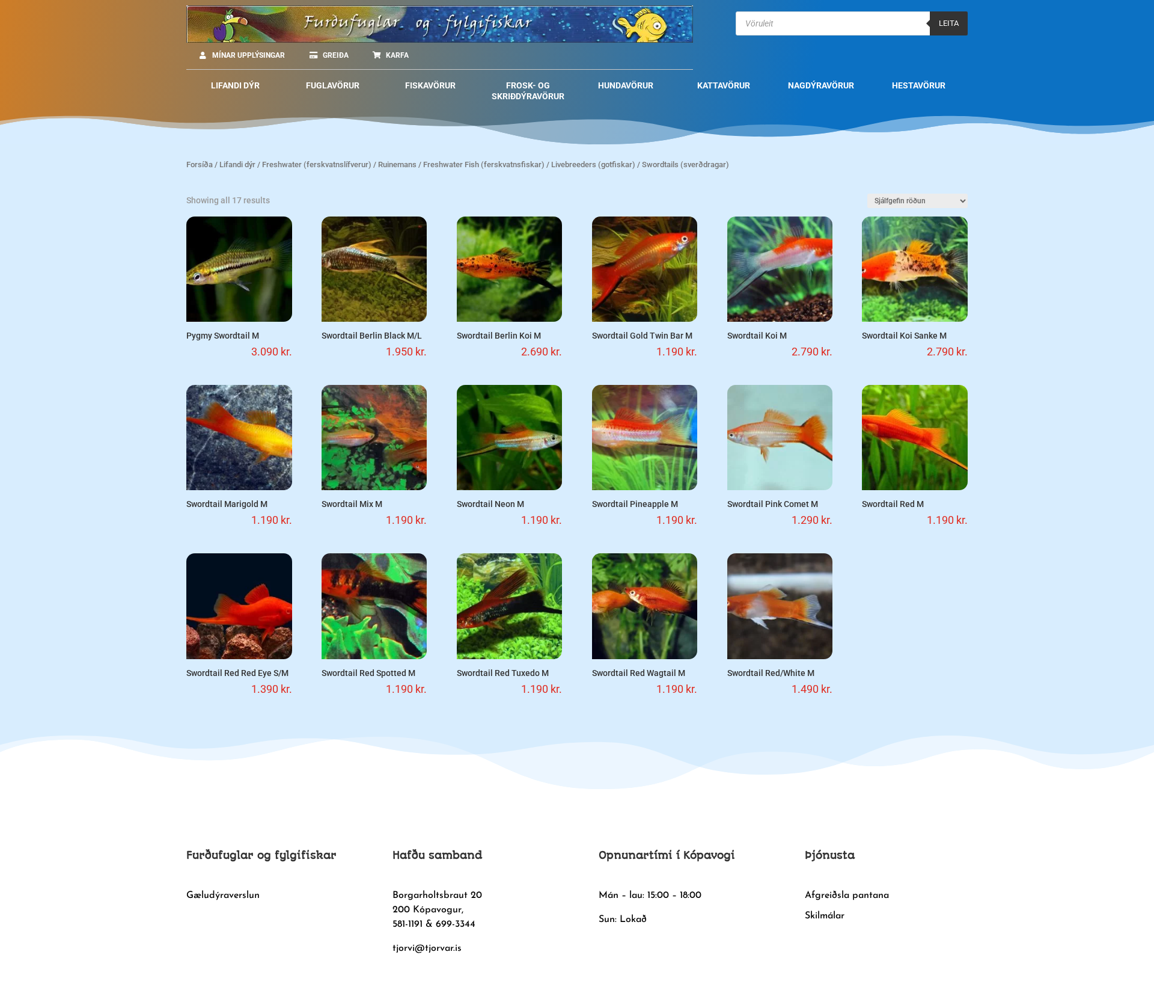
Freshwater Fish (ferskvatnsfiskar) (484, 164)
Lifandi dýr (237, 164)
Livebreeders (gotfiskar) (593, 164)
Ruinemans (397, 164)
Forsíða (199, 164)
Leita (949, 23)
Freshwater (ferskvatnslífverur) (316, 164)
